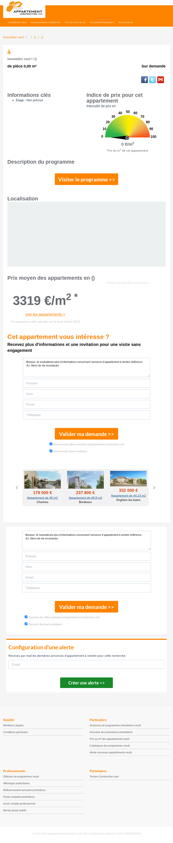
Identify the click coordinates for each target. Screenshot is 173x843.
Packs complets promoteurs (19, 796)
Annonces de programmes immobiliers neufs (115, 725)
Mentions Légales (13, 725)
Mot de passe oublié (14, 810)
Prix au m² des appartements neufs (110, 738)
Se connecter (126, 22)
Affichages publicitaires (16, 783)
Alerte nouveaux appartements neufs (111, 752)
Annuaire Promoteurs (102, 22)
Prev (17, 487)
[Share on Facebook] (144, 79)
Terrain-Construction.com (104, 776)
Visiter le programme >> (86, 179)
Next (154, 487)
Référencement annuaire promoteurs (24, 790)
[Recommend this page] (160, 79)
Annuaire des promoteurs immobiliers (111, 732)
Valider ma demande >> (86, 434)
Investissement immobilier (46, 22)
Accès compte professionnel (19, 803)
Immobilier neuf (17, 22)
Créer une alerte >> (86, 682)
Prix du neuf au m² (75, 22)
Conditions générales (15, 732)
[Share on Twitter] (152, 79)
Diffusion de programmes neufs (21, 776)
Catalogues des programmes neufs (110, 745)
